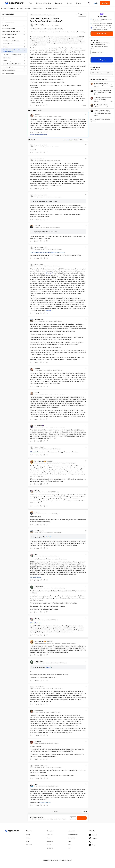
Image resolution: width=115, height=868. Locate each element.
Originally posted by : (42, 537)
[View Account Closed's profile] (31, 25)
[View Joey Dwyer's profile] (31, 742)
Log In (73, 818)
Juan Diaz (37, 392)
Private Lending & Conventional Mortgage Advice (12, 50)
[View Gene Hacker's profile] (31, 426)
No (95, 121)
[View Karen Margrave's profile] (31, 462)
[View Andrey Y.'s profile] (31, 226)
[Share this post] (44, 105)
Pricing (78, 3)
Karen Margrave (39, 461)
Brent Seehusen (39, 319)
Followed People (38, 8)
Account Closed (39, 24)
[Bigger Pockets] (14, 3)
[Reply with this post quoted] (41, 105)
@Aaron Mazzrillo (44, 802)
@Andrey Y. (49, 273)
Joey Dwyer (38, 741)
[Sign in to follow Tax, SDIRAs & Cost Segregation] (24, 55)
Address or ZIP (95, 69)
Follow (83, 15)
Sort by (76, 139)
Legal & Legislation (8, 67)
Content (69, 3)
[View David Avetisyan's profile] (31, 587)
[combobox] (102, 52)
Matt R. (37, 490)
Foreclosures (6, 58)
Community (58, 3)
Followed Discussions (8, 8)
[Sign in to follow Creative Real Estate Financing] (24, 41)
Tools (30, 3)
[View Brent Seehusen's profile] (31, 320)
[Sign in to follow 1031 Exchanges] (24, 61)
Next (84, 811)
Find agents (101, 60)
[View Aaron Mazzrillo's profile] (31, 711)
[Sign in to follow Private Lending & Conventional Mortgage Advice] (24, 51)
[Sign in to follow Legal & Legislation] (24, 67)
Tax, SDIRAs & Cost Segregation (12, 54)
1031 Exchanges (7, 61)
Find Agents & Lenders (43, 3)
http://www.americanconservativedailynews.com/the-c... (47, 252)
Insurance (6, 47)
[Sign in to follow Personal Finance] (24, 44)
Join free (105, 3)
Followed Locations (52, 8)
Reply (37, 105)
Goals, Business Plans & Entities (11, 64)
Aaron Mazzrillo (39, 710)
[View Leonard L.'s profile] (32, 115)
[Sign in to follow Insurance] (24, 47)
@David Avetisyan (35, 623)
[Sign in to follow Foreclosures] (24, 58)
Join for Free (81, 818)
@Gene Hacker (34, 452)
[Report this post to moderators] (47, 105)
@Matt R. (48, 537)
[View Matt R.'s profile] (31, 491)
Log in (95, 3)
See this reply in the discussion (38, 134)
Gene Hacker (38, 425)
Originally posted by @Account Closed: (45, 201)
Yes (91, 121)
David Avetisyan (39, 586)
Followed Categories (23, 8)
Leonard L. (37, 114)
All (3, 18)
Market (92, 49)
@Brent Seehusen (35, 577)
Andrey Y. (37, 225)
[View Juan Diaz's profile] (31, 393)
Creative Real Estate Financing (11, 40)
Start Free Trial (101, 33)
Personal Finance (7, 44)
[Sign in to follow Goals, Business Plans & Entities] (24, 64)
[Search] (88, 3)
